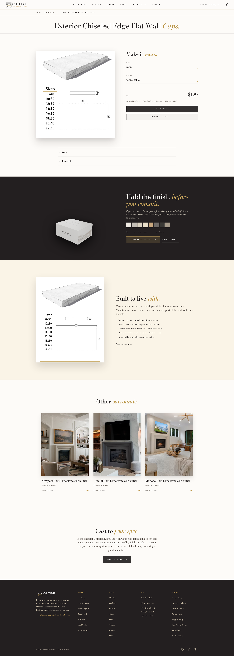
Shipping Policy (177, 619)
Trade (111, 5)
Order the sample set (143, 240)
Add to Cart (162, 109)
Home (38, 12)
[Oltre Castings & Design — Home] (16, 5)
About (124, 5)
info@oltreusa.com (147, 603)
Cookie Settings (177, 636)
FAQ (111, 636)
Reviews (112, 608)
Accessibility (176, 630)
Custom (97, 5)
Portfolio (140, 5)
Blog (111, 619)
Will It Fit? (81, 619)
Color (129, 76)
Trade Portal (82, 614)
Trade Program (83, 608)
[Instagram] (182, 649)
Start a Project (210, 5)
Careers (112, 625)
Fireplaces (80, 5)
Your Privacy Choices (179, 625)
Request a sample (162, 117)
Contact (112, 630)
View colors (170, 240)
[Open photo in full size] (75, 94)
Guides (156, 5)
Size (128, 63)
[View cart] (227, 5)
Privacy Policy (177, 598)
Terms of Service (178, 608)
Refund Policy (177, 614)
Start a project (117, 560)
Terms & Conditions (179, 603)
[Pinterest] (195, 649)
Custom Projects (83, 603)
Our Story (112, 598)
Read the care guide (125, 344)
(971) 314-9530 (146, 598)
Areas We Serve (83, 630)
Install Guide (82, 625)
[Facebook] (188, 649)
